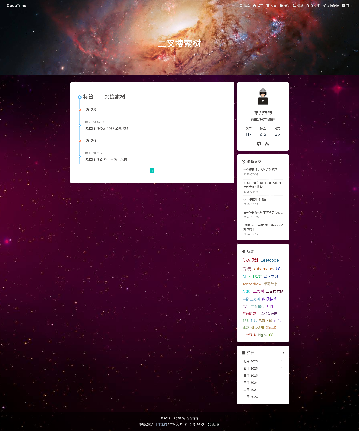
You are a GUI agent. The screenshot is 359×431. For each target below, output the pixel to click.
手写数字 (270, 284)
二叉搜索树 (274, 291)
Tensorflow (251, 284)
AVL (245, 307)
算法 (246, 268)
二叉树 (258, 291)
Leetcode (269, 260)
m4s (277, 320)
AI (244, 276)
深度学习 (271, 276)
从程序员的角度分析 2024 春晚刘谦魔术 (263, 227)
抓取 (245, 328)
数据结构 (269, 299)
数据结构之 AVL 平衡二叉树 (106, 159)
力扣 (269, 306)
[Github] (259, 143)
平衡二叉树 (251, 299)
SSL (272, 335)
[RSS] (267, 143)
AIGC (246, 291)
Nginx (263, 335)
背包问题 (249, 314)
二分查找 (249, 335)
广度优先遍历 (267, 314)
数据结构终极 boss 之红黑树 (106, 128)
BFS (245, 320)
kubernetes (263, 268)
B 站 (253, 320)
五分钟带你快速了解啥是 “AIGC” (263, 212)
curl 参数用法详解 (254, 199)
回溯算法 (257, 307)
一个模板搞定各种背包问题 (260, 169)
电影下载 (265, 320)
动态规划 (250, 260)
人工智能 (255, 276)
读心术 (271, 327)
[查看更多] (283, 353)
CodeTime (16, 5)
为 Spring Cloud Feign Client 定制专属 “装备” (262, 185)
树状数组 (257, 328)
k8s (279, 268)
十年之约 (161, 424)
